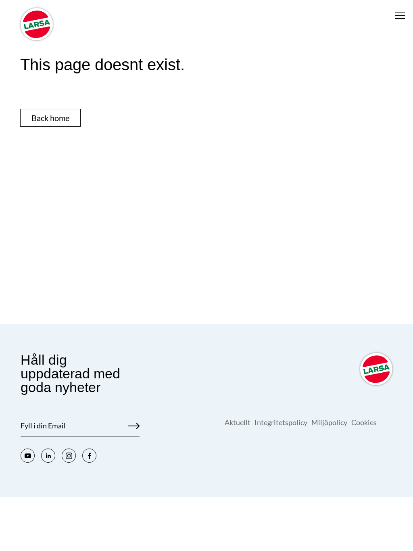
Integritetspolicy (280, 422)
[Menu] (400, 15)
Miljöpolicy (329, 422)
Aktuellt (237, 422)
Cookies (364, 422)
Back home (50, 118)
